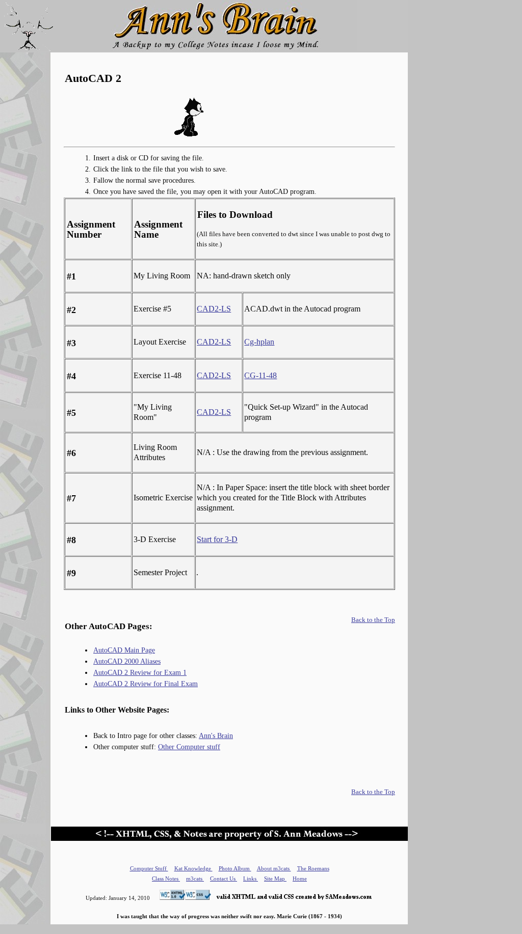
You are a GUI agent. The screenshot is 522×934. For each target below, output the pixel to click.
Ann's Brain (216, 735)
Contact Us (223, 878)
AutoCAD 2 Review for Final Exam (145, 684)
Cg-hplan (259, 341)
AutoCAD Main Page (124, 650)
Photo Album (235, 868)
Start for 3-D (217, 539)
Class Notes (166, 878)
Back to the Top (373, 620)
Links (250, 878)
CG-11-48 (260, 375)
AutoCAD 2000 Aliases (127, 661)
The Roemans (313, 868)
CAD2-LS (214, 308)
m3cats (195, 878)
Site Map (275, 878)
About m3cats (274, 868)
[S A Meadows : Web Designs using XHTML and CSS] (262, 898)
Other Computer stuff (189, 747)
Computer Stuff (149, 868)
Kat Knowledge (193, 868)
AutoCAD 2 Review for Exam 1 (140, 672)
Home (300, 878)
